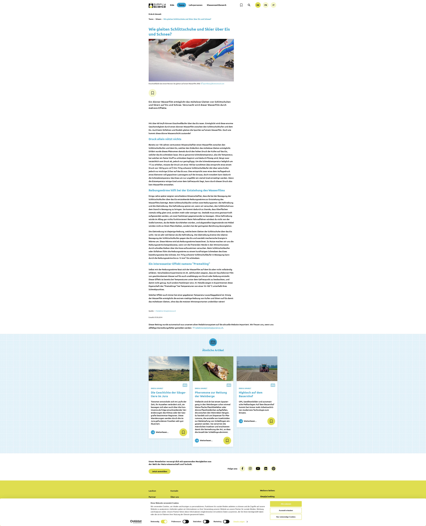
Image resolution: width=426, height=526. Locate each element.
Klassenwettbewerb (216, 5)
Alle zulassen (286, 504)
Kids (172, 5)
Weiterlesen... (162, 432)
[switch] (186, 521)
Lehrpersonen (195, 5)
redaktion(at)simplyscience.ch (209, 327)
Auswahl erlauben (286, 510)
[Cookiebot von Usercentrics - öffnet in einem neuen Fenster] (136, 521)
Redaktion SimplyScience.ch (166, 311)
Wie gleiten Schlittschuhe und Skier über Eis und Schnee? (187, 19)
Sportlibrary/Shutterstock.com (213, 84)
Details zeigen (239, 522)
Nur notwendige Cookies (286, 517)
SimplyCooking (267, 496)
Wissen (158, 19)
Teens (181, 5)
